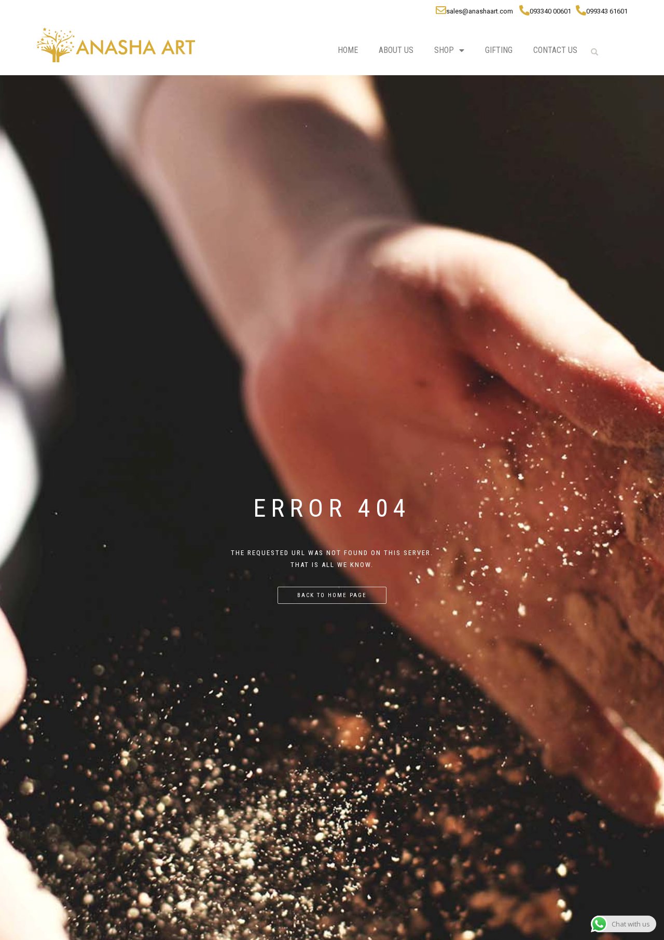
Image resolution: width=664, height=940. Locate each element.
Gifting (499, 50)
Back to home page (332, 595)
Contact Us (555, 50)
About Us (396, 50)
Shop (444, 50)
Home (348, 50)
